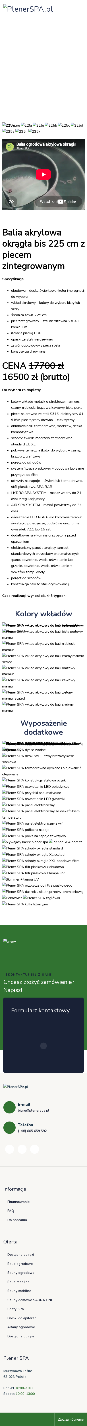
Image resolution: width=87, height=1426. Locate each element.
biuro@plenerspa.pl (33, 1110)
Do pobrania (17, 1220)
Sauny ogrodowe (21, 1273)
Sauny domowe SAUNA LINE (30, 1300)
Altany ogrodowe (21, 1327)
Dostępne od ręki (20, 1254)
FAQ (10, 1211)
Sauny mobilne (19, 1291)
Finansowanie (18, 1202)
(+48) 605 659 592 (32, 1131)
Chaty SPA (15, 1309)
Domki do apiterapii (22, 1318)
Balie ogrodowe (20, 1264)
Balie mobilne (18, 1282)
